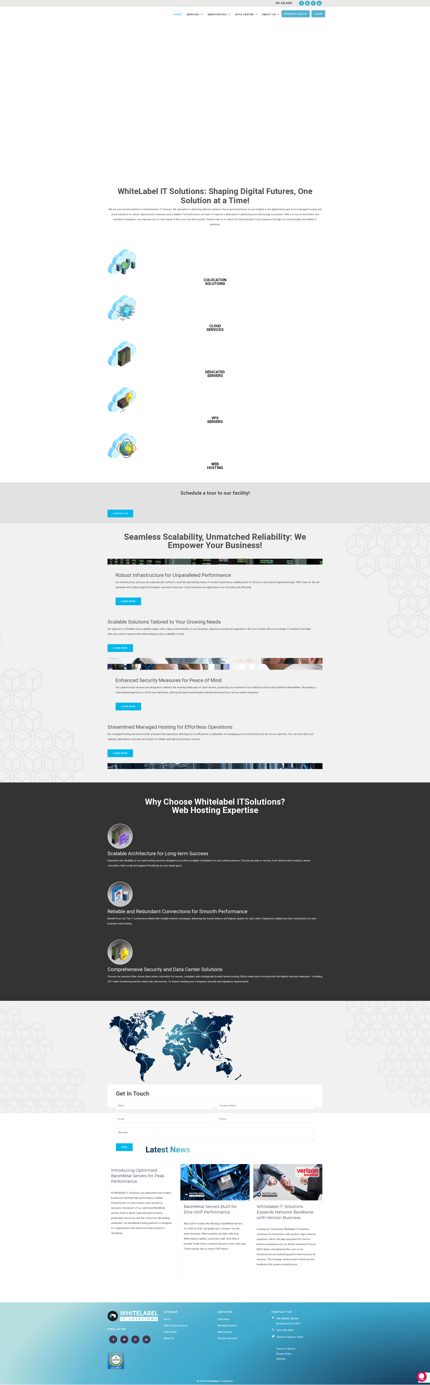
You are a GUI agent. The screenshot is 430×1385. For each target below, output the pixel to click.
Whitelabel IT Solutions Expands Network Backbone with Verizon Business (285, 1212)
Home (167, 1319)
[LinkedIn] (318, 3)
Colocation (224, 1319)
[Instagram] (313, 3)
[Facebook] (301, 3)
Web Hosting (225, 1331)
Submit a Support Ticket (290, 1336)
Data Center (170, 1331)
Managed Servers (227, 1325)
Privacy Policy (283, 1353)
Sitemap (280, 1358)
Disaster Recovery (228, 1338)
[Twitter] (307, 3)
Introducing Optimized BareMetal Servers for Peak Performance (137, 1176)
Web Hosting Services (176, 1325)
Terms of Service (285, 1348)
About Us (169, 1338)
